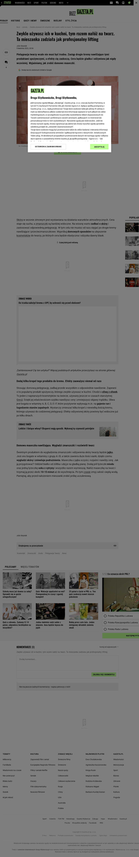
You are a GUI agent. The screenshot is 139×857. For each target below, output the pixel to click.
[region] (69, 119)
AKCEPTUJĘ (99, 147)
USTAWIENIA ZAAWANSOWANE (48, 146)
